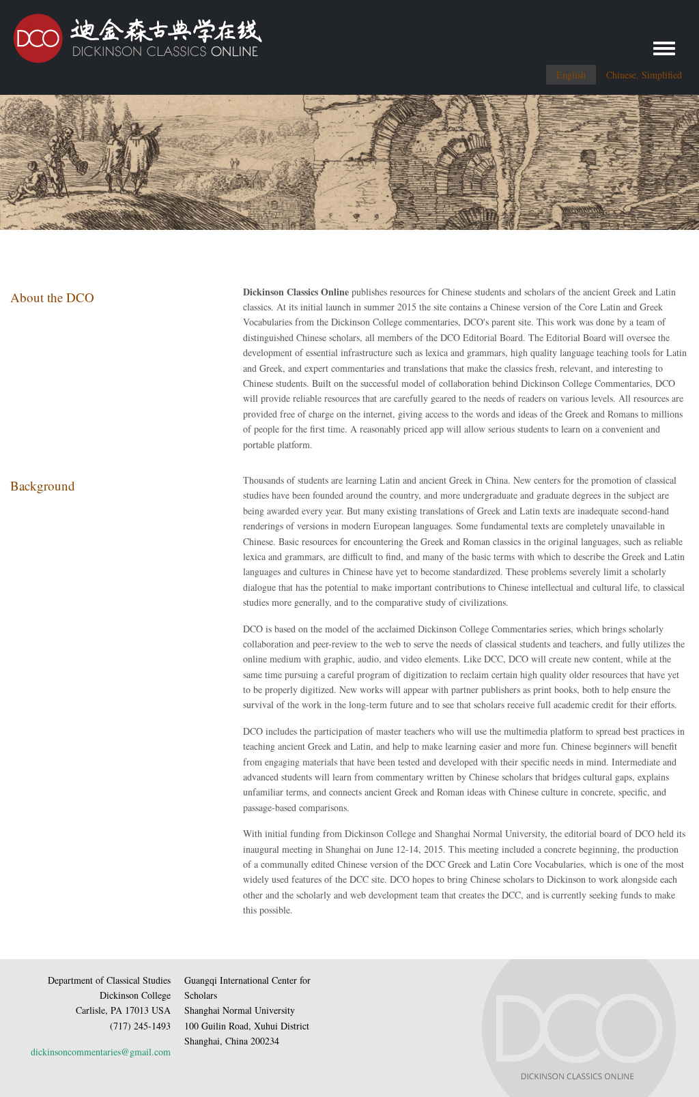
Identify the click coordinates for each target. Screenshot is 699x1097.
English (571, 74)
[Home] (131, 33)
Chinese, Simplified (644, 74)
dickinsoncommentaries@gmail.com (101, 1051)
